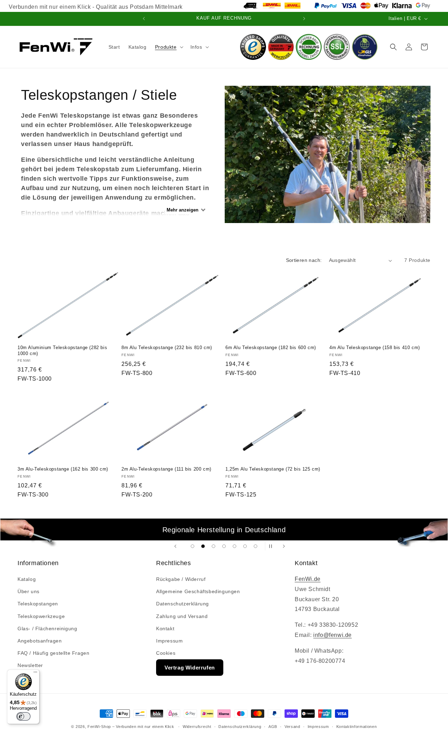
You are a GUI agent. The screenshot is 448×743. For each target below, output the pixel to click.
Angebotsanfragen (40, 641)
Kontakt (165, 628)
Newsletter (30, 665)
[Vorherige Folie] (175, 546)
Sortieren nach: (304, 260)
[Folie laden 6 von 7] (245, 546)
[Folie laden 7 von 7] (255, 546)
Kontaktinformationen (356, 726)
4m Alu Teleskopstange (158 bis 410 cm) (374, 347)
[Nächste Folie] (284, 546)
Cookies (165, 653)
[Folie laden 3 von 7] (213, 546)
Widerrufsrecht (197, 726)
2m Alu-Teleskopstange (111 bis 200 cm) (166, 469)
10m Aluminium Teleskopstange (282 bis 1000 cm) (62, 350)
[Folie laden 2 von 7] (203, 546)
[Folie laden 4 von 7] (224, 546)
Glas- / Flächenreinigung (47, 628)
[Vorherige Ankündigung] (144, 18)
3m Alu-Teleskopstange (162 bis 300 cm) (63, 469)
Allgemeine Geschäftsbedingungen (198, 591)
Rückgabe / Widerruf (180, 579)
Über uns (29, 591)
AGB (272, 726)
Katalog (27, 579)
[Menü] (35, 673)
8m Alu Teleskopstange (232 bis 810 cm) (166, 347)
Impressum (169, 641)
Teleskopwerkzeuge (41, 616)
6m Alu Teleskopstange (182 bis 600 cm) (270, 347)
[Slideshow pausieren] (272, 546)
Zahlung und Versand (182, 616)
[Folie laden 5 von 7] (234, 546)
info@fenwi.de (332, 635)
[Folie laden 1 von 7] (192, 546)
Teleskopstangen (38, 603)
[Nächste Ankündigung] (304, 18)
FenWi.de (308, 579)
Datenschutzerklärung (182, 603)
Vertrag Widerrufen (189, 668)
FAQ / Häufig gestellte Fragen (53, 653)
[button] (168, 47)
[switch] (23, 716)
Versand (292, 726)
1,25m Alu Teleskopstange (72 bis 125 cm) (272, 469)
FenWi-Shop (99, 726)
